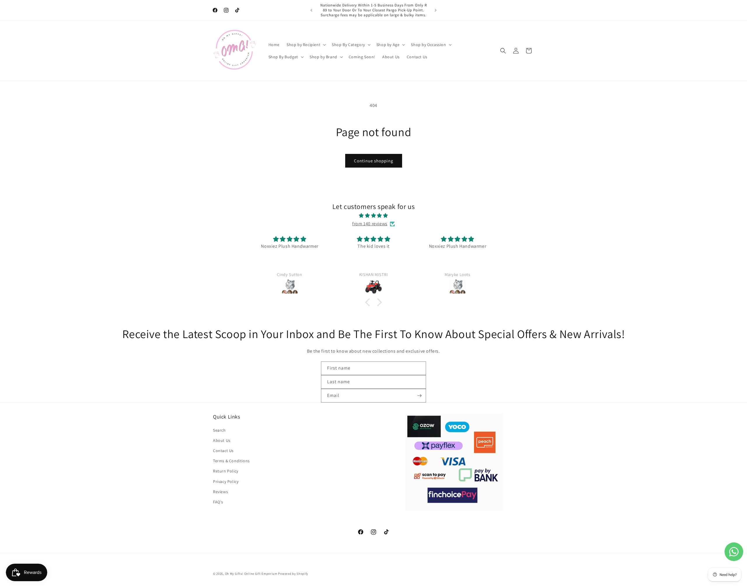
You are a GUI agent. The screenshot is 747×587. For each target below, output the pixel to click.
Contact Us (223, 450)
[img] (373, 215)
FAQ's (218, 502)
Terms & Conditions (231, 460)
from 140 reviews (370, 224)
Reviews (220, 491)
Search (219, 430)
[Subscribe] (419, 396)
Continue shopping (373, 161)
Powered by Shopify (293, 574)
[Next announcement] (435, 10)
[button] (305, 44)
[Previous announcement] (311, 10)
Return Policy (225, 471)
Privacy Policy (225, 481)
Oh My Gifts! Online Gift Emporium (251, 574)
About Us (222, 440)
